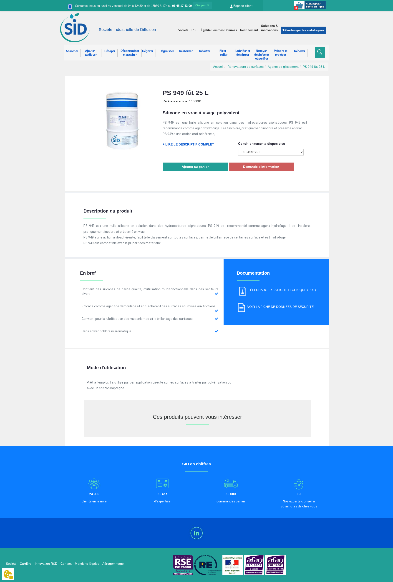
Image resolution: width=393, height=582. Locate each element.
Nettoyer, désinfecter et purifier (261, 53)
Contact (66, 563)
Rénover (299, 51)
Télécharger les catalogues (303, 30)
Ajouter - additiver (91, 52)
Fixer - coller (223, 52)
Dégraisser (167, 51)
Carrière (26, 563)
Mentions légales (87, 563)
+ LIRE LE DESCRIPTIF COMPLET (188, 144)
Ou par (201, 5)
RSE (194, 30)
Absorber (72, 51)
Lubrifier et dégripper (242, 52)
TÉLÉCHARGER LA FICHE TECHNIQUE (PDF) (282, 290)
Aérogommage (113, 563)
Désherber (186, 51)
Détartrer (204, 51)
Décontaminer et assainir (130, 52)
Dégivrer (147, 51)
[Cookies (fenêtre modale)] (8, 574)
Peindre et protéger (280, 52)
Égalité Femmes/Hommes (219, 30)
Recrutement (249, 30)
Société (183, 30)
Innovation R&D (46, 563)
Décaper (109, 51)
